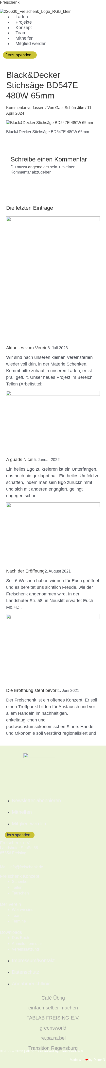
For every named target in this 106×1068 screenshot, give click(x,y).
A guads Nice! (20, 459)
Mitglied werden (31, 43)
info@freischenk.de (26, 867)
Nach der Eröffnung (25, 571)
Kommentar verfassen (25, 108)
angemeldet (38, 167)
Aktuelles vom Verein (27, 347)
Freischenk (9, 2)
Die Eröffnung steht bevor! (32, 690)
